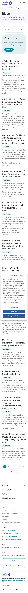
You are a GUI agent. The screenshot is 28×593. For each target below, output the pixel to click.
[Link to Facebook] (3, 589)
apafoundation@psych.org (12, 45)
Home (3, 8)
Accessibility (5, 516)
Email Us (9, 50)
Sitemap (4, 519)
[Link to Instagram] (13, 589)
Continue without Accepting (18, 275)
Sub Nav (7, 29)
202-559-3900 (12, 530)
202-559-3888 (15, 533)
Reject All (14, 311)
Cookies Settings (14, 307)
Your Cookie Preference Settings (11, 522)
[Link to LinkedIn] (10, 589)
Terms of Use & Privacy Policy (10, 513)
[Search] (20, 3)
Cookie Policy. (16, 302)
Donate (14, 560)
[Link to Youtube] (16, 589)
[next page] (23, 466)
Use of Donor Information (9, 511)
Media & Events (11, 8)
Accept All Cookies (14, 316)
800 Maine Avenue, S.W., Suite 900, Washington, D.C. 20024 (13, 580)
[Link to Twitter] (6, 589)
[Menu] (24, 3)
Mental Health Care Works (14, 566)
